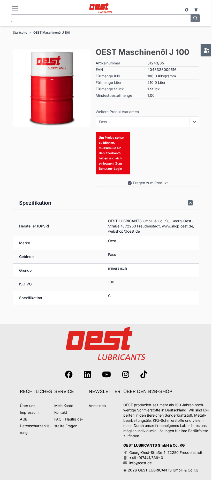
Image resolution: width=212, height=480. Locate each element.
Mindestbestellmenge (114, 95)
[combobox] (101, 18)
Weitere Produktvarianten (117, 111)
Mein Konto (63, 405)
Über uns (27, 405)
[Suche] (195, 18)
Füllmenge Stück (110, 89)
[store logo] (100, 8)
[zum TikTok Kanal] (143, 374)
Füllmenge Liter (109, 82)
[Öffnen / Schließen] (194, 122)
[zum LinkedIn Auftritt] (87, 374)
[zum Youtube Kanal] (106, 374)
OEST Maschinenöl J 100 (51, 32)
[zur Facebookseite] (69, 374)
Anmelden (97, 405)
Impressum (29, 412)
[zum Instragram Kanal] (125, 374)
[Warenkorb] (196, 9)
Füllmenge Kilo (108, 76)
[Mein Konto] (187, 10)
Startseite (20, 32)
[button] (51, 88)
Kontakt (60, 412)
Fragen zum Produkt (150, 183)
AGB (23, 419)
